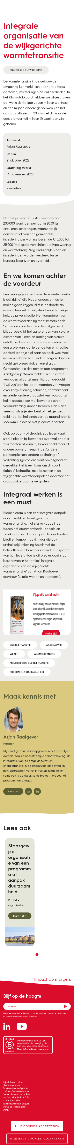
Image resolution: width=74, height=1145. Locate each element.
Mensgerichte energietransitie (29, 662)
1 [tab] (37, 954)
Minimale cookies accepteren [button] (37, 1138)
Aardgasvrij (54, 644)
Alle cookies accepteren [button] (37, 1126)
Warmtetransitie (44, 653)
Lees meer (20, 915)
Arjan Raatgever (19, 146)
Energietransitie (20, 644)
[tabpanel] (37, 751)
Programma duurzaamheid (27, 671)
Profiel (13, 791)
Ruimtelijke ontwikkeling (26, 69)
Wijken (14, 653)
